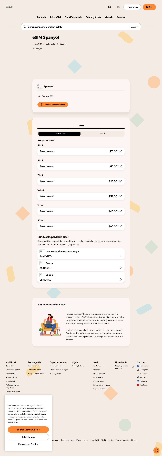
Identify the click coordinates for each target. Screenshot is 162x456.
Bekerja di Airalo (99, 389)
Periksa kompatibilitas (55, 104)
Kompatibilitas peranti (36, 373)
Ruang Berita (98, 381)
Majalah (108, 17)
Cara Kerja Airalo (73, 17)
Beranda (41, 17)
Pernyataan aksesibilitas (126, 440)
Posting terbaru (78, 366)
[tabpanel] (81, 179)
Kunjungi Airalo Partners (121, 367)
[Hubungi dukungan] (156, 450)
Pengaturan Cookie (28, 444)
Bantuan (121, 17)
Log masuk (132, 7)
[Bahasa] (109, 7)
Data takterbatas (13, 369)
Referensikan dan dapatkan (13, 386)
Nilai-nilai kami (99, 373)
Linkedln (143, 381)
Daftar (149, 7)
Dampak (96, 369)
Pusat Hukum (82, 440)
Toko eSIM (55, 17)
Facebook (144, 366)
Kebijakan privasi (67, 440)
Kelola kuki (94, 440)
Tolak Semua (28, 437)
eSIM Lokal (51, 44)
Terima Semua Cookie (28, 429)
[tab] (81, 126)
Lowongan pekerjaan (101, 385)
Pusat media (98, 377)
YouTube (143, 385)
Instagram (144, 369)
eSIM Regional (11, 377)
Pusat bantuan (55, 366)
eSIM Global (11, 373)
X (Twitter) (144, 373)
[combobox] (81, 26)
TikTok (142, 377)
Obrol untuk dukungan (59, 369)
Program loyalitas (13, 392)
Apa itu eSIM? (33, 366)
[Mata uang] (118, 7)
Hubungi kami (55, 373)
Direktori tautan (107, 440)
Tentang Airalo (93, 17)
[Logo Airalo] (13, 7)
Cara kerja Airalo (34, 369)
